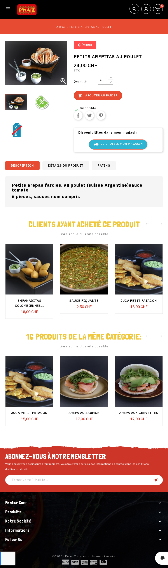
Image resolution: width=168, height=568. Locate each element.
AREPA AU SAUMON (84, 413)
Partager (78, 115)
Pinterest (100, 115)
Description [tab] (22, 165)
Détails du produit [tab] (65, 165)
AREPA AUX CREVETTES (138, 413)
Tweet (89, 115)
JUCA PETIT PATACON (139, 300)
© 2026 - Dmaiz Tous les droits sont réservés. (84, 556)
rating (104, 165)
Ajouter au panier (98, 96)
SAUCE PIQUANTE (84, 300)
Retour (86, 45)
